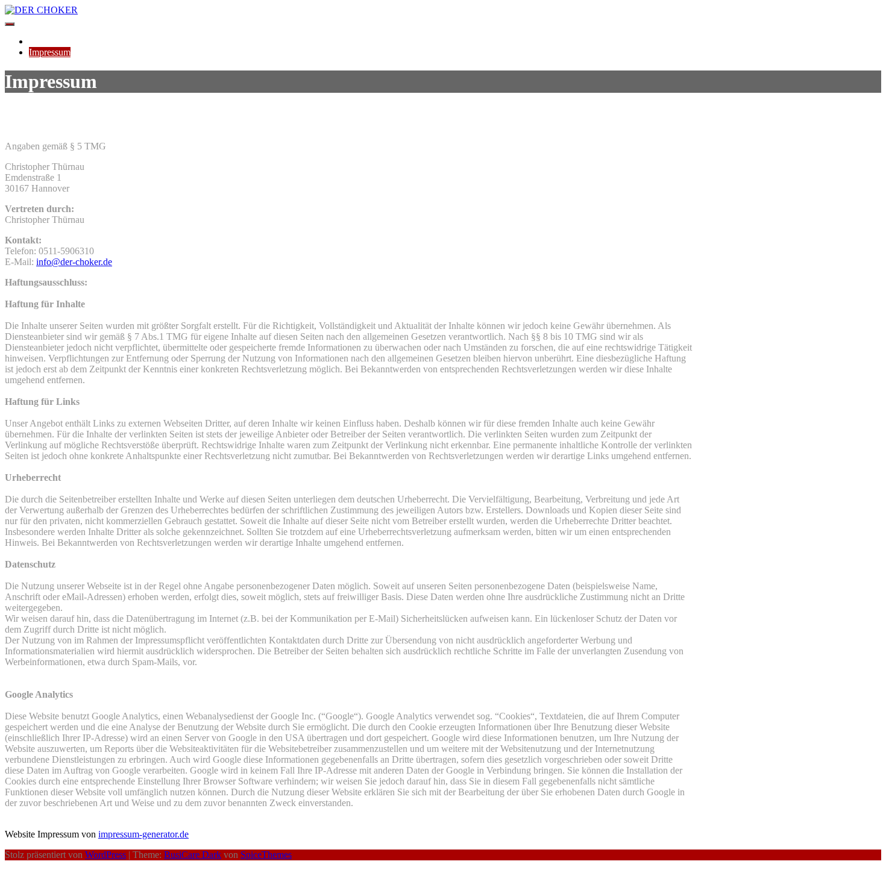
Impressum (50, 52)
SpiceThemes (266, 855)
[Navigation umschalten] (9, 24)
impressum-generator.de (143, 834)
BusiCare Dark (192, 855)
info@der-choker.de (74, 262)
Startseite (46, 41)
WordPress (105, 855)
